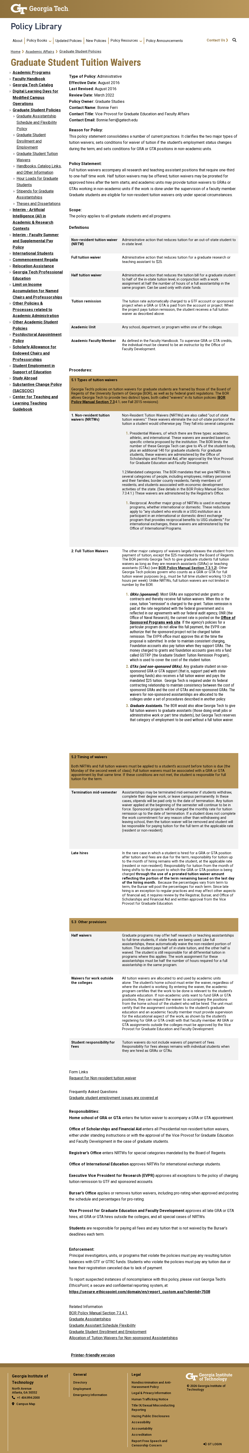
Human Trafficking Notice (150, 1399)
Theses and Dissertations (39, 203)
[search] (234, 41)
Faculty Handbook (29, 79)
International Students (33, 253)
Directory (80, 1382)
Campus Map (25, 1404)
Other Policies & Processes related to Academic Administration (36, 309)
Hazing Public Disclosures (150, 1416)
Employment (82, 1389)
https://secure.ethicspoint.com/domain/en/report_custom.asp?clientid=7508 (139, 1291)
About (17, 41)
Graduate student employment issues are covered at (113, 1097)
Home (15, 52)
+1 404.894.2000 (28, 1397)
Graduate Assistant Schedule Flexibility (102, 1325)
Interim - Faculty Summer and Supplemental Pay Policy (36, 241)
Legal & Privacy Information (151, 1393)
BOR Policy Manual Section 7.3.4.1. (98, 1313)
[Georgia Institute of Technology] (40, 7)
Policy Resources (124, 41)
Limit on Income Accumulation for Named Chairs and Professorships (37, 290)
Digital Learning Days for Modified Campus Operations (35, 97)
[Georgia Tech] (209, 1376)
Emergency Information (90, 1395)
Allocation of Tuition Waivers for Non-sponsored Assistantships (123, 1338)
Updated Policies (68, 41)
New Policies (96, 41)
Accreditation (141, 1434)
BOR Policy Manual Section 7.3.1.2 (187, 568)
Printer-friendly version (93, 1355)
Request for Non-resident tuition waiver (102, 1078)
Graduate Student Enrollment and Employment (31, 141)
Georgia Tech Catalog (33, 85)
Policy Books (37, 41)
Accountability (142, 1428)
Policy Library (36, 26)
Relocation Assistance (33, 266)
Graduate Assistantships (90, 1319)
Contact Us (216, 40)
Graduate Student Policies (80, 51)
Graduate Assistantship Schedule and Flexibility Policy (37, 122)
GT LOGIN (215, 1444)
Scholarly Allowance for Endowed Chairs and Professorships (34, 353)
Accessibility (141, 1422)
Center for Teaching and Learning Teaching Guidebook (35, 403)
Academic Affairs (40, 52)
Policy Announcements (164, 41)
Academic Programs (32, 72)
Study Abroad (25, 378)
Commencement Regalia (35, 259)
